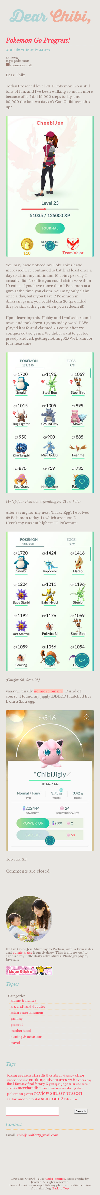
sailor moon (66, 1093)
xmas (73, 1099)
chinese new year (17, 1080)
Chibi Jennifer (55, 1178)
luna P (86, 1084)
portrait (28, 1094)
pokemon (21, 61)
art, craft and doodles (27, 1006)
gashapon (54, 1084)
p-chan (78, 1088)
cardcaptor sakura (29, 1075)
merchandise (29, 1088)
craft (71, 1080)
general (16, 1024)
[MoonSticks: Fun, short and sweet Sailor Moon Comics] (29, 974)
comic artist (22, 952)
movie (45, 1088)
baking (12, 1075)
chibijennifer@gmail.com (37, 1135)
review (41, 1093)
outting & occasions (26, 1037)
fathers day (83, 1080)
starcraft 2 (52, 1098)
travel (15, 1043)
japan (66, 1084)
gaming (12, 57)
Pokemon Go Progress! (38, 40)
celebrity (55, 1075)
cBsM (44, 1075)
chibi (79, 1075)
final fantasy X (37, 1084)
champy (68, 1075)
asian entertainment (26, 1012)
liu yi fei (76, 1084)
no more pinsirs (48, 691)
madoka (12, 1088)
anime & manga (23, 1000)
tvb (66, 1099)
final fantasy (17, 1084)
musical (56, 1088)
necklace (67, 1088)
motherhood (20, 1030)
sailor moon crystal (23, 1099)
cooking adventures (48, 1079)
